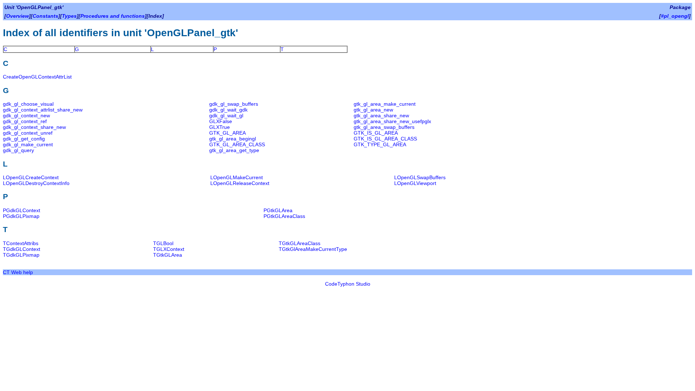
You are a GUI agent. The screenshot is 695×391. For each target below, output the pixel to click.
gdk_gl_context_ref (25, 121)
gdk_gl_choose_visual (28, 104)
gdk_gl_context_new (26, 115)
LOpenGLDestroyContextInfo (36, 183)
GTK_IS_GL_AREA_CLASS (385, 139)
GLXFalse (220, 121)
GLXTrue (219, 127)
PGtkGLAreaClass (284, 216)
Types (69, 16)
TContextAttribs (20, 243)
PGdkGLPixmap (21, 216)
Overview (17, 16)
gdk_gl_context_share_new (34, 127)
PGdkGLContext (21, 210)
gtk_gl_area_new (373, 110)
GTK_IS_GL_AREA (376, 133)
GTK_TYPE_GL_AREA (380, 144)
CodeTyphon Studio (347, 284)
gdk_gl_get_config (24, 139)
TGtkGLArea (167, 255)
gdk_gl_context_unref (27, 133)
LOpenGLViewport (415, 183)
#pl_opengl (675, 16)
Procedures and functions (112, 16)
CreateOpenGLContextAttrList (37, 77)
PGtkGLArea (278, 210)
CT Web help (18, 272)
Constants (45, 16)
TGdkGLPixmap (21, 255)
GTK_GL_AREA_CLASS (237, 144)
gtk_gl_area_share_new (381, 115)
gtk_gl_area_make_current (385, 104)
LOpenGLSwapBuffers (420, 177)
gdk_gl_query (18, 150)
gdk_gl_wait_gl (226, 115)
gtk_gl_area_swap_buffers (384, 127)
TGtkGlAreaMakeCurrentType (313, 249)
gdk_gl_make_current (28, 144)
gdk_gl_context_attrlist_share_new (43, 110)
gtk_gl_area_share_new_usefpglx (392, 121)
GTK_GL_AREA (227, 133)
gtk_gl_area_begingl (232, 139)
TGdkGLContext (21, 249)
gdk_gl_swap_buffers (233, 104)
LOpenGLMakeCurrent (236, 177)
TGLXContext (168, 249)
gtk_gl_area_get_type (234, 150)
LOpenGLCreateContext (31, 177)
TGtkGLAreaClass (299, 243)
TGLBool (163, 243)
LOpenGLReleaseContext (239, 183)
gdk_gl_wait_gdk (228, 110)
